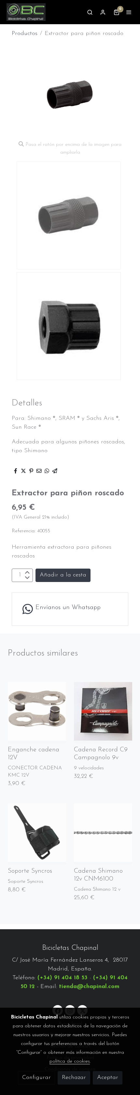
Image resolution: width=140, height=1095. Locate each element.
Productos (24, 34)
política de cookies (69, 1061)
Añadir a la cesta (63, 575)
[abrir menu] (129, 12)
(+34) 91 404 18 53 (62, 978)
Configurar (36, 1078)
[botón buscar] (90, 12)
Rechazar (74, 1078)
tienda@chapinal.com (89, 987)
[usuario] (103, 12)
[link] (26, 12)
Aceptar (107, 1078)
